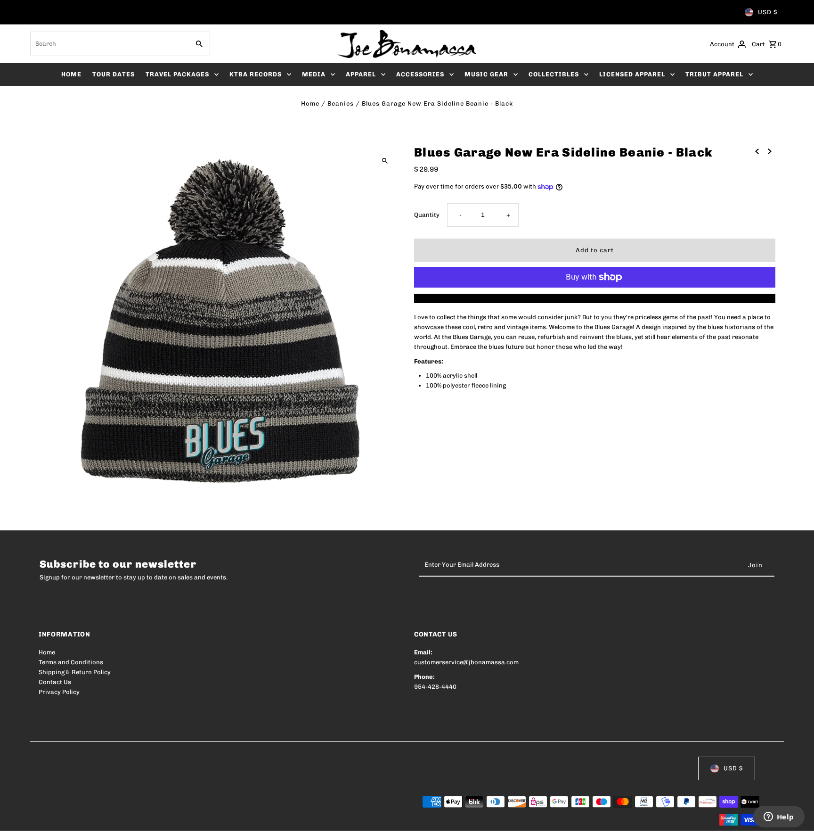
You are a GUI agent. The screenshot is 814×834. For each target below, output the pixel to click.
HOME (71, 74)
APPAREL (361, 74)
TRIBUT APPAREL (714, 74)
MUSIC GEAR (486, 74)
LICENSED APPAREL (632, 74)
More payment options (595, 298)
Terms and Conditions (71, 662)
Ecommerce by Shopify (212, 820)
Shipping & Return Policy (75, 672)
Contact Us (55, 681)
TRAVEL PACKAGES (177, 74)
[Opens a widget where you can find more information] (779, 817)
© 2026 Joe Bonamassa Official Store (93, 820)
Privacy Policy (59, 691)
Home (310, 103)
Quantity (427, 214)
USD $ (767, 12)
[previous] (757, 151)
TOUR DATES (113, 74)
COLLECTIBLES (554, 74)
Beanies (340, 103)
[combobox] (109, 44)
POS (159, 820)
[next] (769, 151)
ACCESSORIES (420, 74)
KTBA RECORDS (255, 74)
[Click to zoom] (384, 160)
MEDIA (314, 74)
